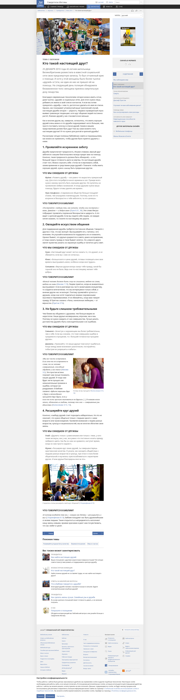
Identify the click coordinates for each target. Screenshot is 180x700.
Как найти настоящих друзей (63, 557)
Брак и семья (44, 656)
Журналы (50, 10)
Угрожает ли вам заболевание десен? (127, 105)
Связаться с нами (88, 649)
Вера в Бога (43, 664)
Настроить (60, 696)
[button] (75, 7)
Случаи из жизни (88, 665)
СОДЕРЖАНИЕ (128, 74)
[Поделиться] (136, 10)
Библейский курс (45, 647)
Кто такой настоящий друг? (63, 570)
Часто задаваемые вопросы (91, 643)
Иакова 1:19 (62, 284)
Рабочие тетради (67, 657)
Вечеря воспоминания (90, 657)
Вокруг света (87, 668)
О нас (85, 639)
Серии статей (66, 651)
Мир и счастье (44, 653)
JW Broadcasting (67, 668)
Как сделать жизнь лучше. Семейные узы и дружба (73, 597)
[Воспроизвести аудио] (132, 10)
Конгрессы (86, 660)
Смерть (120, 93)
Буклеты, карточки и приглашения (68, 647)
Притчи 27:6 (58, 303)
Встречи (85, 654)
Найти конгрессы (111, 643)
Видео (64, 671)
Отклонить (50, 696)
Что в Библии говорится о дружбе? (66, 584)
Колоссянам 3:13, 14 (61, 405)
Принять (40, 696)
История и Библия (45, 670)
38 (80, 210)
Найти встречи (128, 638)
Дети (41, 661)
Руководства (65, 665)
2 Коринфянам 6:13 (87, 503)
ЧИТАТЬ (117, 15)
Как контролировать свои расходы (126, 111)
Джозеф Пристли (121, 99)
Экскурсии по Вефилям (90, 651)
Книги (63, 641)
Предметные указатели (69, 662)
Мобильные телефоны (124, 131)
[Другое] (140, 10)
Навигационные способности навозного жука (124, 119)
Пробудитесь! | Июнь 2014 (64, 10)
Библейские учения (46, 634)
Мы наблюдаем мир (120, 80)
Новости (85, 634)
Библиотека (41, 10)
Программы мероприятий (70, 660)
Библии (64, 638)
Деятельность (87, 663)
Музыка (64, 674)
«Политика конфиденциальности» (123, 691)
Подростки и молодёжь (47, 659)
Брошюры (65, 644)
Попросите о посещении (61, 610)
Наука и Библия (45, 667)
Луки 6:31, (75, 210)
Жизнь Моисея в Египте (122, 136)
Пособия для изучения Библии (49, 650)
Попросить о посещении (90, 646)
